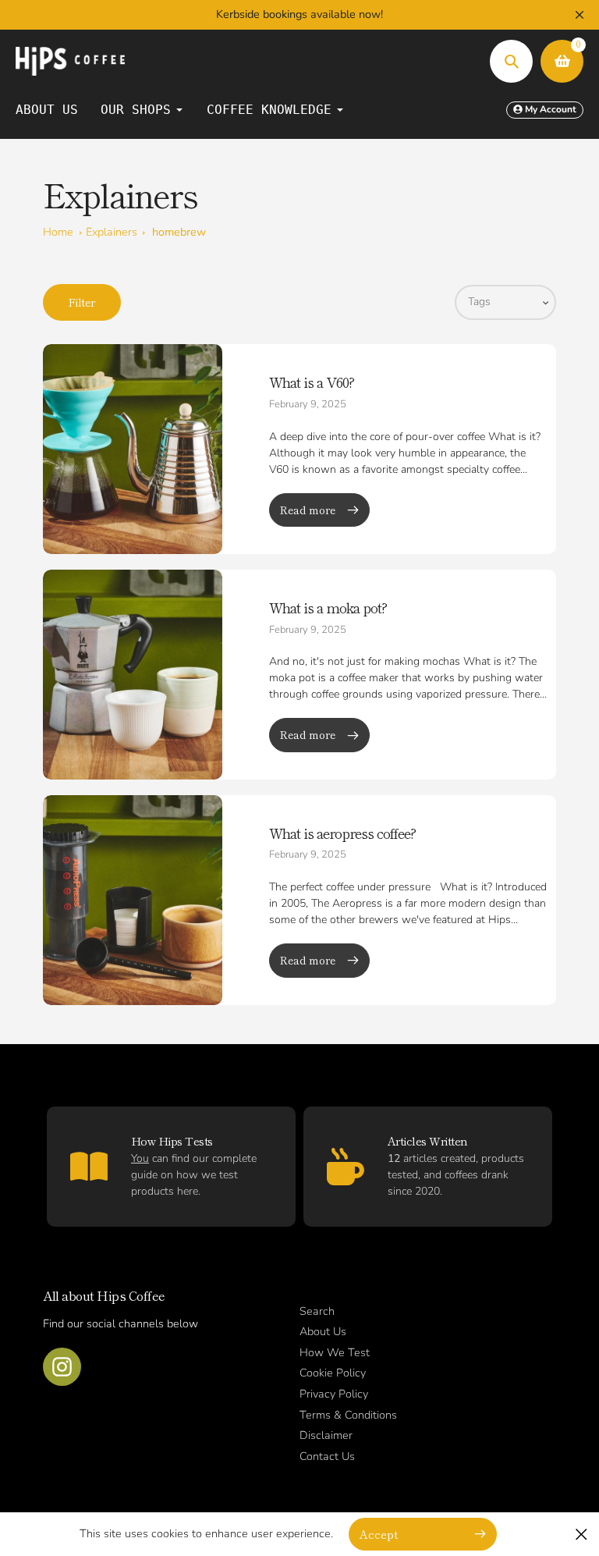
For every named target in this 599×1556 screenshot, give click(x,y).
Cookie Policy (333, 1372)
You (140, 1158)
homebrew (179, 232)
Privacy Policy (334, 1393)
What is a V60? (311, 381)
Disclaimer (326, 1435)
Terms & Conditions (348, 1415)
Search (317, 1311)
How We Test (335, 1352)
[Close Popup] (581, 1534)
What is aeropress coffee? (342, 832)
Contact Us (327, 1456)
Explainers (111, 232)
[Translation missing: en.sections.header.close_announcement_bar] (579, 15)
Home (58, 232)
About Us (323, 1331)
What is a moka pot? (328, 607)
